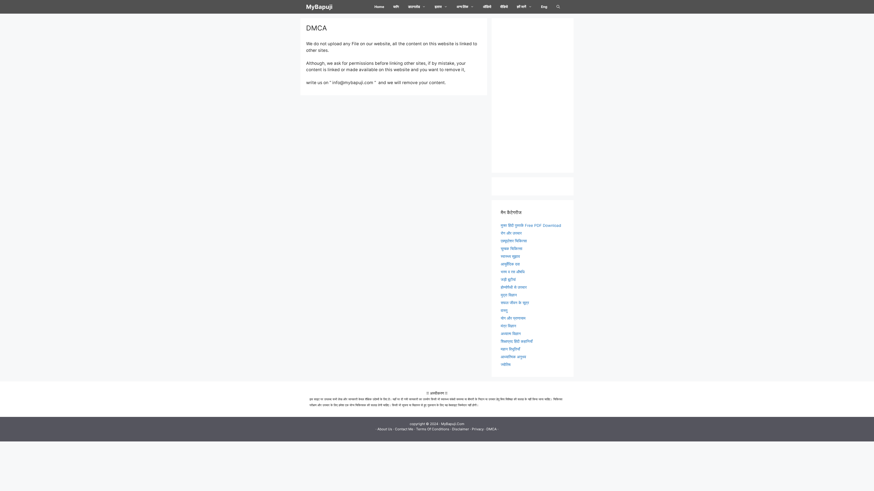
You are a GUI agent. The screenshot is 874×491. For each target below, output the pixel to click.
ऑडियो (487, 7)
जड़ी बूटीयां (508, 279)
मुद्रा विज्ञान (509, 295)
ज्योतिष (506, 364)
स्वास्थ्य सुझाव (510, 256)
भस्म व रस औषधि (513, 272)
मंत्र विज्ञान (508, 326)
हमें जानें (521, 7)
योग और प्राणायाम (513, 318)
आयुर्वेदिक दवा (510, 264)
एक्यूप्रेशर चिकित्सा (514, 241)
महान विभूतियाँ (510, 349)
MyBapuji (319, 6)
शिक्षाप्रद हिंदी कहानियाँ (517, 341)
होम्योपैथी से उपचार (514, 287)
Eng (544, 7)
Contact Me (404, 429)
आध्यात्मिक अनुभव (513, 357)
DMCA (491, 429)
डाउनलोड (414, 7)
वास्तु (504, 310)
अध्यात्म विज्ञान (511, 333)
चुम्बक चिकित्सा (511, 248)
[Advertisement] (532, 95)
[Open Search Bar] (558, 7)
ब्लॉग (396, 7)
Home (379, 7)
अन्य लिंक (462, 7)
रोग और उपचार (511, 233)
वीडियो (504, 7)
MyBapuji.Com (452, 424)
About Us (384, 429)
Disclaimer (460, 429)
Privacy (478, 429)
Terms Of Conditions (432, 429)
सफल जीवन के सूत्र (515, 303)
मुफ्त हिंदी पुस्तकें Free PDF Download (531, 225)
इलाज (438, 7)
